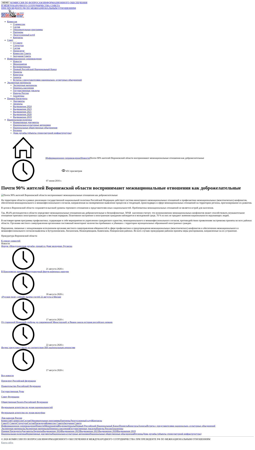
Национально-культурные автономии (32, 125)
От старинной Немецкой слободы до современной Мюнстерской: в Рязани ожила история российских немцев (56, 322)
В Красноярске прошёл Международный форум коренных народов (35, 271)
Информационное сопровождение (63, 158)
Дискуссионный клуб (24, 35)
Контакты (18, 37)
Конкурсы (18, 74)
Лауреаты (18, 104)
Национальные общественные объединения (35, 127)
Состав (16, 27)
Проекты (17, 72)
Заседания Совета (22, 56)
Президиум (18, 51)
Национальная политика (13, 434)
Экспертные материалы (25, 85)
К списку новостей (10, 241)
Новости (17, 61)
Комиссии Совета (22, 53)
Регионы (17, 130)
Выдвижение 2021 (22, 112)
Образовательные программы (28, 29)
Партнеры (18, 32)
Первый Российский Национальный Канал (35, 69)
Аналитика (18, 96)
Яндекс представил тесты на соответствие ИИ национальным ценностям (38, 347)
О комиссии (19, 24)
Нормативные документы (26, 122)
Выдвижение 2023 (22, 109)
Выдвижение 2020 (22, 114)
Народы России (21, 93)
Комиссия (6, 420)
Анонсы (17, 77)
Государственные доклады (26, 90)
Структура (18, 45)
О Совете (17, 43)
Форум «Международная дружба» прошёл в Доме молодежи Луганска (36, 246)
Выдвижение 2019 (22, 117)
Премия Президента (11, 431)
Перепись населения (23, 88)
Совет (4, 423)
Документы (19, 101)
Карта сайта (7, 442)
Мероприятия (20, 64)
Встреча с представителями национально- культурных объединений (47, 80)
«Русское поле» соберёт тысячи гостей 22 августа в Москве (31, 297)
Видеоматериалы (21, 66)
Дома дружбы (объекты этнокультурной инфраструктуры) (42, 133)
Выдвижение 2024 (22, 106)
